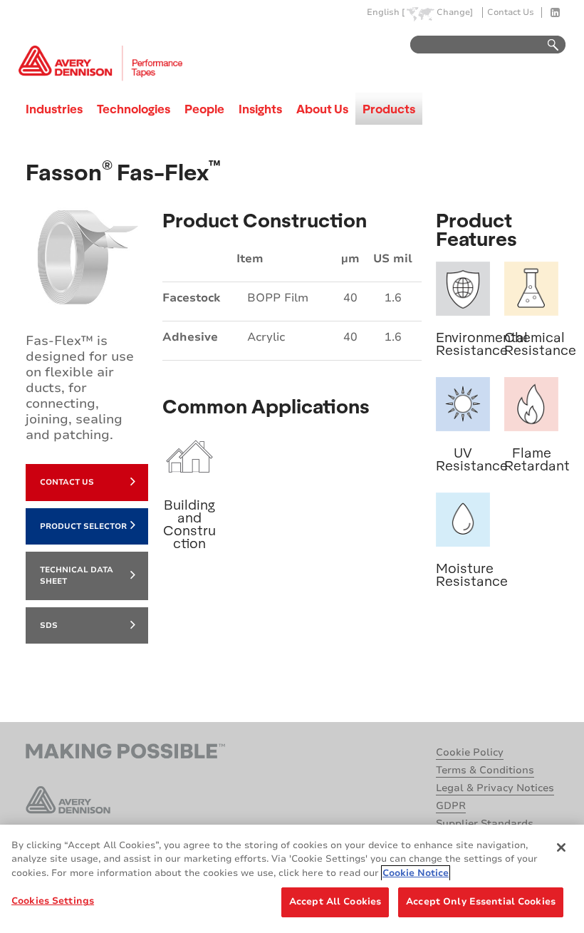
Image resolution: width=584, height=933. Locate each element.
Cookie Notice (415, 873)
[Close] (561, 847)
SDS (49, 625)
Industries (54, 108)
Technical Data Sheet (76, 576)
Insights (260, 108)
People (204, 108)
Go (546, 45)
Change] (455, 12)
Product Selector (83, 526)
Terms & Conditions (485, 770)
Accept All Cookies (335, 901)
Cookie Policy (470, 752)
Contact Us (510, 12)
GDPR (451, 806)
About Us (322, 108)
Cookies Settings (52, 901)
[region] (292, 879)
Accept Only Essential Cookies (481, 901)
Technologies (133, 108)
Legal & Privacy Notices (495, 788)
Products (389, 108)
